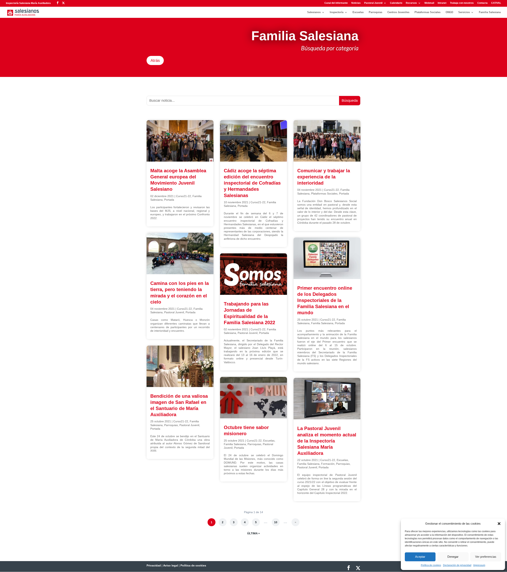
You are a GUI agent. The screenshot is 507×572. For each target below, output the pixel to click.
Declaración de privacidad (457, 565)
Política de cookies (431, 565)
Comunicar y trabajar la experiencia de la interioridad (323, 177)
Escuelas (358, 12)
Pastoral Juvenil (373, 3)
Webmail (429, 3)
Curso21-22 (183, 196)
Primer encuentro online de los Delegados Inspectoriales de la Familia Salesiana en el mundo (324, 300)
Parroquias (375, 12)
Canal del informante (336, 3)
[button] (499, 524)
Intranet (442, 3)
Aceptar (420, 556)
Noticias (356, 3)
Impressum (479, 565)
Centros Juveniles (398, 12)
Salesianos (314, 12)
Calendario (396, 3)
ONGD (449, 12)
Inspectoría (336, 12)
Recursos (411, 3)
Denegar (452, 556)
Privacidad (154, 565)
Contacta (482, 3)
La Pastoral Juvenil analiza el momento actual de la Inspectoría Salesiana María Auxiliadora (326, 441)
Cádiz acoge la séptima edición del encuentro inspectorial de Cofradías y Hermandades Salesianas (252, 183)
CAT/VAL (496, 3)
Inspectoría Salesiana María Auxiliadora (28, 3)
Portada (169, 199)
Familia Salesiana (490, 12)
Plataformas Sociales (427, 12)
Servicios (464, 12)
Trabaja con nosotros (462, 3)
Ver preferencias (485, 556)
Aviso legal (170, 565)
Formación (328, 463)
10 (275, 522)
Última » (253, 533)
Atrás (155, 60)
